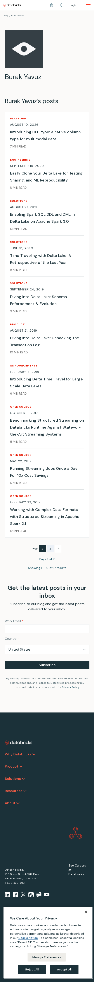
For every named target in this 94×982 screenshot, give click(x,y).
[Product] (21, 766)
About (10, 803)
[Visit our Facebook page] (15, 894)
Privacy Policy (70, 687)
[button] (61, 5)
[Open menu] (88, 5)
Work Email (14, 621)
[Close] (86, 912)
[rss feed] (31, 894)
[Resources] (25, 791)
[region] (48, 943)
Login (73, 5)
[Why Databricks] (34, 754)
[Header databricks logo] (12, 5)
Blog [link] (5, 15)
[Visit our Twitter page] (23, 894)
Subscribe (47, 665)
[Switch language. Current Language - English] (51, 5)
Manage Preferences (46, 957)
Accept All (64, 969)
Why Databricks (18, 754)
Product (11, 766)
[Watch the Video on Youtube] (46, 894)
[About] (18, 803)
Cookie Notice (28, 938)
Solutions (13, 778)
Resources (13, 791)
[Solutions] (23, 778)
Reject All (32, 969)
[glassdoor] (39, 894)
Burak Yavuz (17, 15)
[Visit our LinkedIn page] (7, 894)
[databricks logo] (18, 742)
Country (12, 639)
